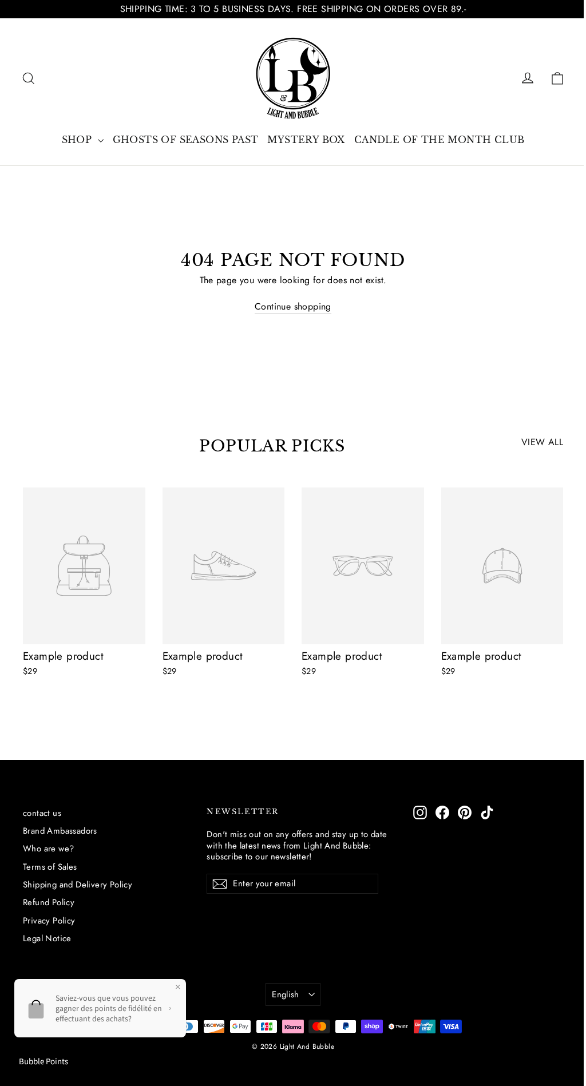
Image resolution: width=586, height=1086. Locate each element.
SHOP (78, 139)
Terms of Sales (50, 867)
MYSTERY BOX (306, 139)
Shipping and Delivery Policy (77, 884)
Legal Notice (47, 938)
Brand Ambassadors (60, 831)
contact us (42, 813)
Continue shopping (293, 306)
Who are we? (48, 848)
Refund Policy (48, 902)
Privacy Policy (49, 920)
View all (542, 442)
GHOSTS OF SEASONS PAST (186, 139)
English (285, 994)
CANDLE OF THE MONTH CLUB (439, 139)
